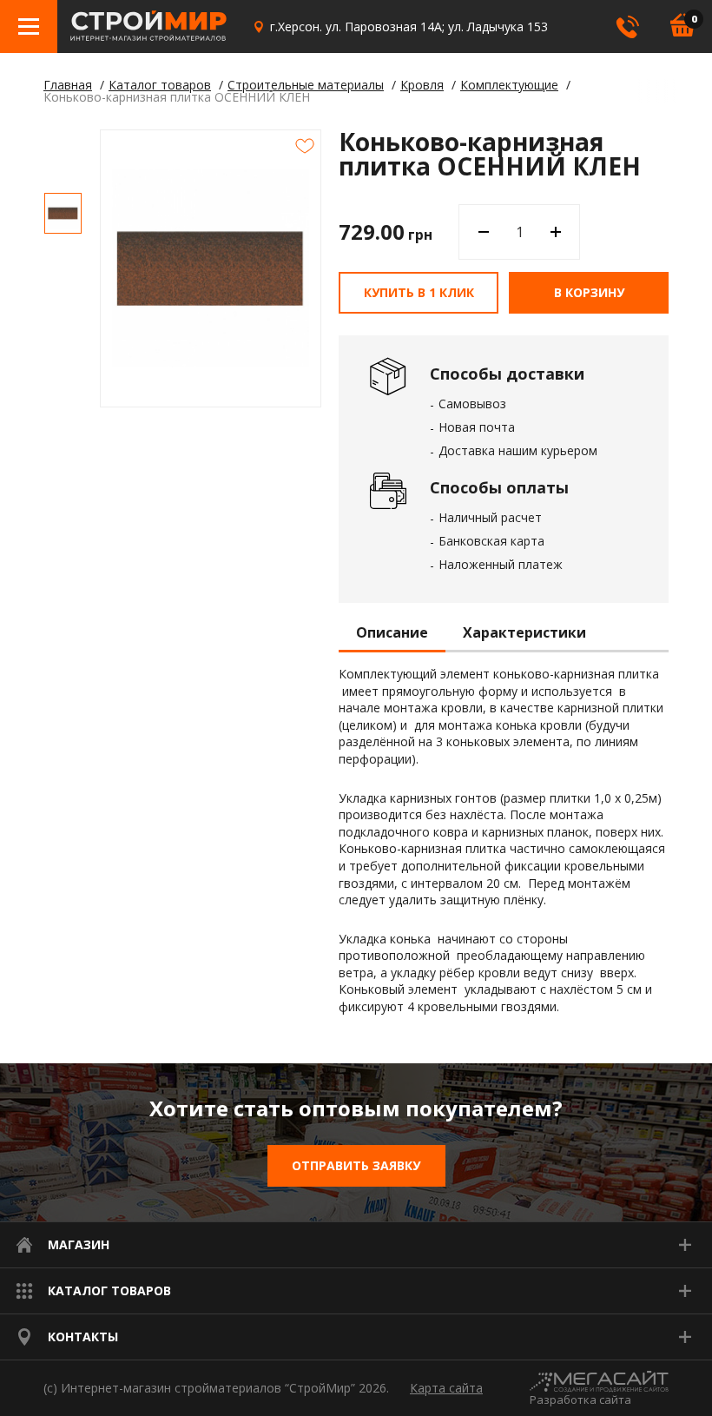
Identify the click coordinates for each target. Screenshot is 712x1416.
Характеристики (524, 633)
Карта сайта (446, 1388)
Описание (392, 633)
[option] (62, 213)
